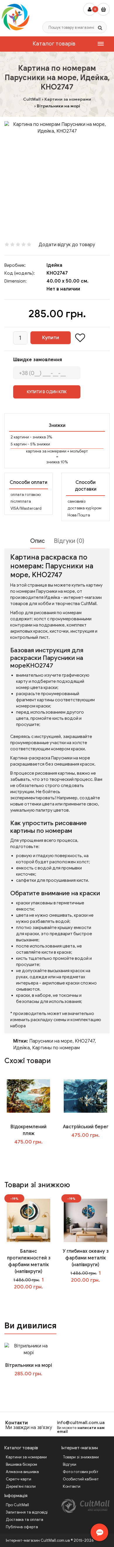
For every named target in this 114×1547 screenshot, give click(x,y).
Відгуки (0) (69, 541)
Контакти (16, 1423)
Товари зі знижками (81, 1457)
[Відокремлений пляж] (28, 1096)
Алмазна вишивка (22, 1471)
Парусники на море (50, 1041)
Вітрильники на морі (28, 1365)
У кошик (33, 1153)
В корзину (33, 1385)
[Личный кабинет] (89, 9)
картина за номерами (46, 451)
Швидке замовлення (37, 360)
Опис (37, 541)
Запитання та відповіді (27, 1512)
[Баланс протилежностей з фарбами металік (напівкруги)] (28, 1220)
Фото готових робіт (81, 1471)
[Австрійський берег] (85, 1096)
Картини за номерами (26, 1457)
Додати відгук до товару (67, 245)
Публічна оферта (22, 1526)
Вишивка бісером (21, 1464)
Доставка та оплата (24, 1519)
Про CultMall (17, 1504)
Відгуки (69, 1464)
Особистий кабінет (81, 1479)
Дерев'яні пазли (21, 1486)
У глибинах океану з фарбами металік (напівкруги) (85, 1258)
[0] (103, 9)
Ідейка (54, 265)
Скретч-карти (18, 1479)
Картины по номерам (56, 1048)
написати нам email (81, 1429)
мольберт (79, 451)
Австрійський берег (85, 1127)
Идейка (21, 1048)
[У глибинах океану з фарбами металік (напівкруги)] (85, 1220)
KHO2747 (85, 1041)
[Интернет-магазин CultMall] (15, 17)
